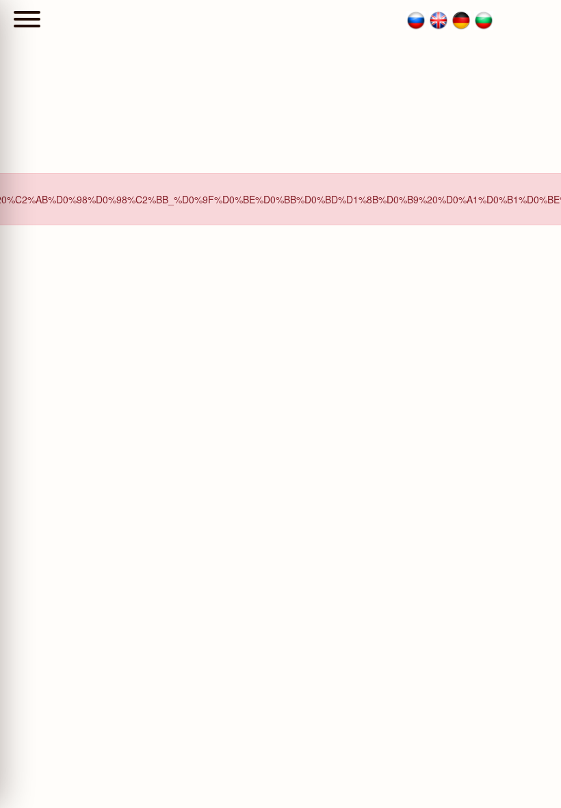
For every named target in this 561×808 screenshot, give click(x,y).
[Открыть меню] (27, 20)
